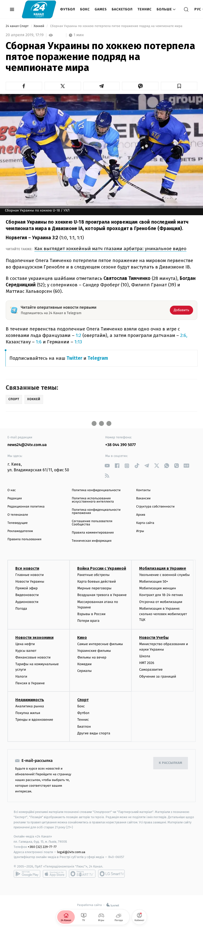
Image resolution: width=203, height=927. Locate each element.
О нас (11, 490)
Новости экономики (34, 637)
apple (54, 873)
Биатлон (84, 726)
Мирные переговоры (94, 588)
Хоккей (39, 26)
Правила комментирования (93, 532)
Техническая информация (91, 540)
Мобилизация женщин (157, 588)
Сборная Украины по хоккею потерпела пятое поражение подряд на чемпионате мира (116, 26)
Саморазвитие (151, 669)
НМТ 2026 (146, 663)
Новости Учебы (154, 637)
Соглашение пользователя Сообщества (92, 523)
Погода (21, 608)
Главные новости (29, 575)
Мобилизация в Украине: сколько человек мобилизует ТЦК (163, 614)
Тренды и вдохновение (34, 720)
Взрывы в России (91, 614)
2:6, (183, 335)
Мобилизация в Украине (162, 568)
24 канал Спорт (17, 26)
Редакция (14, 498)
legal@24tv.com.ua (71, 852)
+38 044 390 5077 (120, 445)
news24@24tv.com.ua (27, 445)
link (107, 465)
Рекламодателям (20, 531)
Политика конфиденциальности (96, 490)
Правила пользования (24, 539)
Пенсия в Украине (30, 683)
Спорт (83, 699)
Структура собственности (155, 506)
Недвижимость (29, 699)
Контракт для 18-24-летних (161, 595)
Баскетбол (122, 9)
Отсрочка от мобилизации (160, 602)
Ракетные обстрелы (93, 575)
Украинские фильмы (94, 651)
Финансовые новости (33, 657)
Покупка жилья (27, 713)
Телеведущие (17, 523)
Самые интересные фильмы (100, 644)
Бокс (85, 9)
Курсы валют (25, 651)
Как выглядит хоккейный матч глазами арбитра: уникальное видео (110, 248)
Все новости (27, 568)
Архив (140, 514)
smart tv (82, 873)
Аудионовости (26, 602)
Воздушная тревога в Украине (102, 595)
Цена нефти (25, 644)
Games (101, 9)
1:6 (39, 342)
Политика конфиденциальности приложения (96, 511)
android (27, 873)
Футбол (67, 9)
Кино (82, 637)
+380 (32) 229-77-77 (42, 847)
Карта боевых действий (96, 581)
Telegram (98, 358)
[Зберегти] (179, 86)
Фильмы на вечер (91, 657)
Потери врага (88, 621)
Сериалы (84, 671)
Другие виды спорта (93, 733)
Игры (140, 531)
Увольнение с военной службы (164, 575)
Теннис (145, 9)
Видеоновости (27, 595)
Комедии (84, 664)
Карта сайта (145, 523)
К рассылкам (170, 763)
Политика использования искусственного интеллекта (93, 500)
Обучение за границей (157, 676)
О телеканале (17, 514)
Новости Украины (29, 581)
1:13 (78, 342)
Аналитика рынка (29, 706)
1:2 (78, 335)
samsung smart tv (111, 873)
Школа (144, 656)
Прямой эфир (26, 588)
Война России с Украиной (101, 568)
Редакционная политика (26, 506)
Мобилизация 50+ (153, 581)
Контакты (143, 490)
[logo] (39, 9)
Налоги (21, 676)
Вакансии (143, 498)
